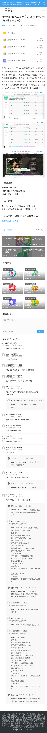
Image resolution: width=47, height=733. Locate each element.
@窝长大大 (15, 528)
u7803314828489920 (14, 425)
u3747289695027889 (19, 401)
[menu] (43, 10)
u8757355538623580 (14, 387)
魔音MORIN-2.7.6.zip (16, 39)
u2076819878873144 (14, 376)
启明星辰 (9, 436)
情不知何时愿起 (11, 343)
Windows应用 (8, 269)
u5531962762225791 (14, 472)
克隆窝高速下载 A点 (10, 221)
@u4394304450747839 (19, 510)
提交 (40, 332)
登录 (4, 332)
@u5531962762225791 (19, 487)
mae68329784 (11, 354)
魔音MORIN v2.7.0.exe (16, 60)
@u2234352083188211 (19, 462)
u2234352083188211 (14, 447)
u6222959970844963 (14, 365)
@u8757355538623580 (19, 404)
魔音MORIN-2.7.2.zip (16, 53)
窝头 (3, 25)
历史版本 (11, 33)
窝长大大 (14, 458)
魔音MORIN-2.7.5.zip (16, 46)
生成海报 (8, 230)
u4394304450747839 (14, 495)
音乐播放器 (32, 25)
